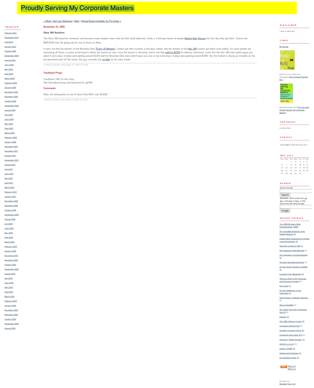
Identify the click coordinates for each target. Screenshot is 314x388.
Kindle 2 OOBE (285, 349)
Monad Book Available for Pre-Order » (101, 21)
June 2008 (9, 119)
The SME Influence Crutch (290, 321)
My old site (283, 47)
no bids (106, 59)
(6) (303, 330)
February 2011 (11, 33)
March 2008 (10, 133)
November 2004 (11, 315)
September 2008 (12, 106)
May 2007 (9, 178)
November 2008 (11, 97)
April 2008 (9, 128)
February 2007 (11, 192)
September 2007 (12, 160)
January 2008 (10, 142)
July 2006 (9, 224)
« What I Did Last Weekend (57, 21)
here (290, 201)
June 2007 (9, 174)
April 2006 (9, 237)
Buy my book (294, 110)
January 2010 (10, 47)
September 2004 (12, 324)
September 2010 (12, 38)
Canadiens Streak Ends (289, 326)
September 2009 (12, 56)
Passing (282, 317)
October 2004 (10, 319)
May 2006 (9, 233)
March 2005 (10, 296)
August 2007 (10, 165)
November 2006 (11, 206)
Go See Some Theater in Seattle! (293, 267)
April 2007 (9, 183)
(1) (295, 234)
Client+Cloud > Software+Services (293, 298)
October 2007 (10, 156)
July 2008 (9, 115)
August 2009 (10, 60)
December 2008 (11, 92)
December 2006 (11, 201)
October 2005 (10, 265)
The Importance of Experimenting (293, 255)
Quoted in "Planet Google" (290, 340)
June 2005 (9, 283)
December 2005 (11, 256)
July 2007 (9, 169)
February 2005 (11, 301)
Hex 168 (192, 48)
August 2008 (10, 110)
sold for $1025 (172, 52)
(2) (297, 241)
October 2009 (10, 51)
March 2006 (10, 242)
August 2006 (10, 219)
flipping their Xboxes (195, 38)
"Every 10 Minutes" (105, 48)
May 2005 (9, 287)
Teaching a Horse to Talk (289, 246)
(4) (294, 349)
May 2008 (9, 124)
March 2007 (10, 187)
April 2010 (9, 42)
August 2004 (10, 328)
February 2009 (11, 83)
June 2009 (9, 65)
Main (76, 21)
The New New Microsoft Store (291, 262)
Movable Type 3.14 (287, 384)
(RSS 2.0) (291, 366)
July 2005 (9, 278)
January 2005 (10, 306)
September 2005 (12, 269)
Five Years (283, 286)
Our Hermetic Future (287, 358)
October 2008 (10, 101)
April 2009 (9, 74)
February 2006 (11, 247)
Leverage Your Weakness (290, 274)
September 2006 (12, 215)
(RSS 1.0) (291, 369)
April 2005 (9, 292)
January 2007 (10, 197)
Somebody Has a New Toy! (290, 335)
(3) (303, 274)
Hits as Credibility (286, 305)
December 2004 (11, 310)
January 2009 (10, 88)
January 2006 (10, 251)
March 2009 (10, 78)
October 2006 (10, 210)
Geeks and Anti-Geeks (288, 353)
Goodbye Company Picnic (290, 330)
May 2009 (9, 69)
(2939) (295, 227)
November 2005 (11, 260)
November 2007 (11, 151)
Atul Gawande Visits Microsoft (291, 251)
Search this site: (286, 188)
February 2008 (11, 137)
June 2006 (9, 228)
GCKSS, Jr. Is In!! (286, 344)
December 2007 (11, 147)
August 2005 (10, 274)
